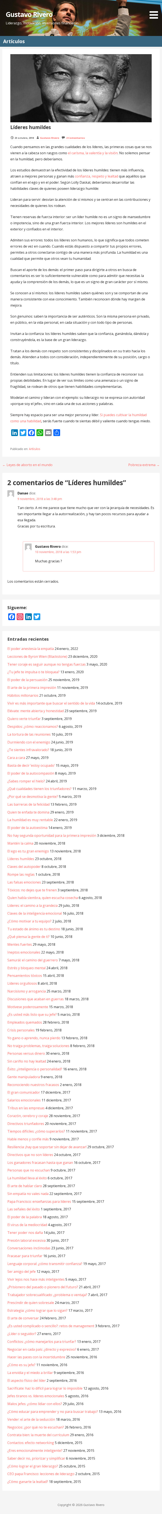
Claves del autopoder (24, 866)
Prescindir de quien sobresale (30, 1302)
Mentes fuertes (19, 944)
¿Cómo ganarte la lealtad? (27, 1481)
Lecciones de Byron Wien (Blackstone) (37, 656)
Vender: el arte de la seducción (31, 1419)
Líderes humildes (20, 858)
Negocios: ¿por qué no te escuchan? (35, 1427)
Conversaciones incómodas (28, 1248)
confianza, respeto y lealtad (96, 176)
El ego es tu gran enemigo (28, 851)
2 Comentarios (75, 137)
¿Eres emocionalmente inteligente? (34, 1450)
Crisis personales (21, 1030)
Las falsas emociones (24, 882)
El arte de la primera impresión (31, 687)
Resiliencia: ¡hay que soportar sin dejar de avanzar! (46, 1147)
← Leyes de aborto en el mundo (27, 464)
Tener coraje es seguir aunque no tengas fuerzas (46, 664)
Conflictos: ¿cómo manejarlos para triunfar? (41, 1341)
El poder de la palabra (24, 1217)
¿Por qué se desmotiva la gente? (32, 796)
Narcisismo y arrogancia (26, 991)
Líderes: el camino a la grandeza (32, 905)
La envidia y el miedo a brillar (30, 1372)
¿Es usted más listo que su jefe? (32, 1014)
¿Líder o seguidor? (21, 1333)
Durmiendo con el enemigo (28, 742)
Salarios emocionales (24, 1100)
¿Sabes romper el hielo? (26, 781)
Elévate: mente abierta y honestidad (35, 711)
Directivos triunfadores (25, 1123)
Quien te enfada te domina (28, 812)
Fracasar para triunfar (24, 1256)
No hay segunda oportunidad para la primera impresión (51, 835)
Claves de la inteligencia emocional (34, 913)
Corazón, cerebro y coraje (27, 1115)
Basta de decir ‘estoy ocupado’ (31, 765)
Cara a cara (16, 757)
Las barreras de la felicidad (28, 804)
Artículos (34, 449)
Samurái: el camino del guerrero (32, 960)
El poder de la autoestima (27, 827)
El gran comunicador (23, 1092)
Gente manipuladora (23, 1077)
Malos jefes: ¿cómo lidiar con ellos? (34, 1403)
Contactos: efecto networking (30, 1442)
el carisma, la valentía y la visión (93, 153)
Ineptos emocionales (23, 952)
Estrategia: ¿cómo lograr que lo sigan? (37, 1310)
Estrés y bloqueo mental (26, 968)
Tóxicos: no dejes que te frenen (32, 890)
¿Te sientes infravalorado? (28, 749)
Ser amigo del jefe (21, 1271)
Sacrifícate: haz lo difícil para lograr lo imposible (44, 1388)
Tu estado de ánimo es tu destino (33, 929)
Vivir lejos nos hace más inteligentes (36, 1279)
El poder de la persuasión (27, 679)
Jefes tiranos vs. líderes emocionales (35, 1396)
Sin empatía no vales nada (28, 1193)
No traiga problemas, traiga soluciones (38, 1045)
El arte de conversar (23, 1318)
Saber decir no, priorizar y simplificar (36, 1458)
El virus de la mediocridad (27, 1224)
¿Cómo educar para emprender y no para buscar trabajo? (52, 1411)
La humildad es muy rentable (30, 820)
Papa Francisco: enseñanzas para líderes (39, 1201)
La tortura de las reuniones (29, 734)
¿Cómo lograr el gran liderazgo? (32, 1466)
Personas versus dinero (26, 1053)
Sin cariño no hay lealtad (26, 1061)
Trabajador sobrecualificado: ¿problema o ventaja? (47, 1294)
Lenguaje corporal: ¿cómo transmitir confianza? (44, 1263)
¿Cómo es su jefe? (21, 1365)
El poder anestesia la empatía (30, 648)
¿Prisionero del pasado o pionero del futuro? (42, 1287)
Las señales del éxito (23, 1209)
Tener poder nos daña (25, 1232)
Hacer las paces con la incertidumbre (36, 1357)
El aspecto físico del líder (26, 1380)
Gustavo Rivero (29, 14)
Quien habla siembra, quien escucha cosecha (42, 897)
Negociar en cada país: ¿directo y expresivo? (41, 1349)
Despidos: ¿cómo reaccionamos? (32, 726)
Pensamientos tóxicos (24, 975)
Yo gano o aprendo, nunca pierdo (33, 1038)
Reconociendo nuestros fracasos (33, 1084)
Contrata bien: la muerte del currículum (38, 1435)
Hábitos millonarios (22, 695)
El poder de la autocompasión (30, 773)
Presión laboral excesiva (26, 1240)
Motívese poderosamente (27, 1007)
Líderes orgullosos (22, 983)
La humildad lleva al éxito (27, 1178)
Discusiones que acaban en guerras (35, 999)
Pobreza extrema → (144, 464)
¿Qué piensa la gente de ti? (28, 936)
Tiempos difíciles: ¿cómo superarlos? (36, 1131)
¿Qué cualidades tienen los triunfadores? (39, 788)
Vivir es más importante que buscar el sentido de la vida (51, 703)
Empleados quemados (24, 1022)
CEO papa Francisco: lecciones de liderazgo (40, 1473)
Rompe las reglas (21, 874)
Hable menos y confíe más (28, 1139)
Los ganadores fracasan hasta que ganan (40, 1162)
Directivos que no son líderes (30, 1154)
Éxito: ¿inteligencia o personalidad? (34, 1069)
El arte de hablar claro (24, 1186)
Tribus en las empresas (26, 1108)
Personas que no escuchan (28, 1170)
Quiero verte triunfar (24, 718)
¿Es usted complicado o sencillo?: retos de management (50, 1326)
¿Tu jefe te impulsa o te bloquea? (33, 672)
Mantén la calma (20, 843)
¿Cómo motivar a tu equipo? (29, 921)
